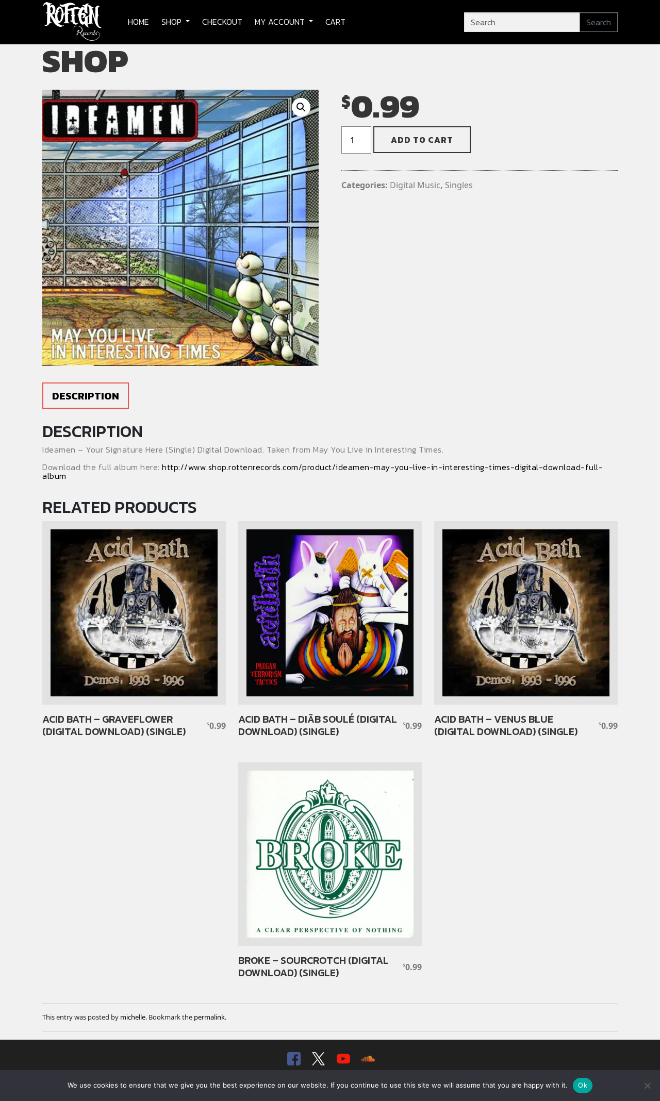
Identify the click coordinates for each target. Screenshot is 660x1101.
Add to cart (422, 140)
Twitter (317, 1059)
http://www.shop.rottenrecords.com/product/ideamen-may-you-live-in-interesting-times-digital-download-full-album (322, 471)
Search (598, 22)
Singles (459, 185)
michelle (132, 1017)
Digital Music (415, 185)
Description (85, 396)
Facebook (293, 1059)
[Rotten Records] (72, 22)
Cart (335, 21)
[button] (301, 107)
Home (138, 21)
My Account (281, 21)
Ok (582, 1085)
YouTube (342, 1059)
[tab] (85, 395)
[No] (647, 1085)
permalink (209, 1017)
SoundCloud (367, 1059)
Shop (172, 21)
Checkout (222, 21)
